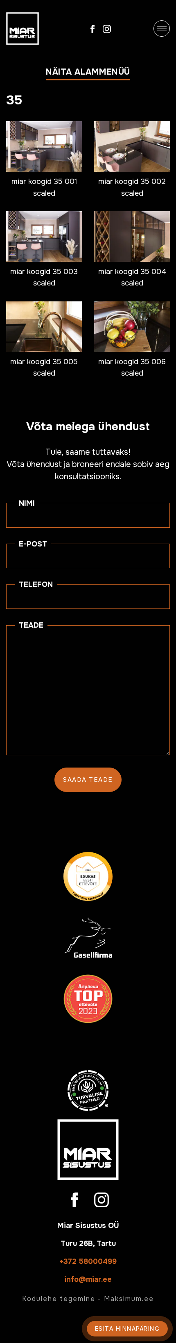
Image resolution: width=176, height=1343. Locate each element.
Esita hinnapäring (127, 1328)
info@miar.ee (88, 1279)
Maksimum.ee (129, 1298)
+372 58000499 (88, 1261)
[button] (88, 73)
